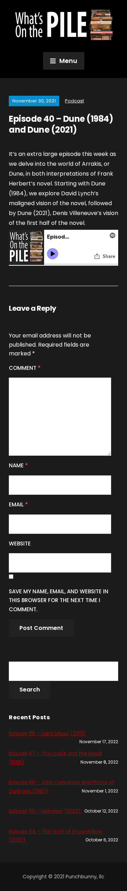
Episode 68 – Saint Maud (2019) (47, 733)
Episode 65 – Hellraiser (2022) (45, 811)
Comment (25, 368)
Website (20, 543)
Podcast (74, 100)
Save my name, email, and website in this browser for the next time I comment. (58, 600)
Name (18, 465)
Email (18, 504)
